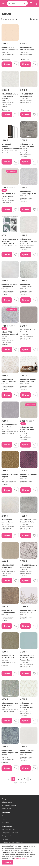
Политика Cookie (20, 858)
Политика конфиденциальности (13, 842)
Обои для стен (7, 802)
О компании (6, 816)
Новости (5, 819)
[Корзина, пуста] (35, 3)
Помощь (5, 839)
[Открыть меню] (3, 3)
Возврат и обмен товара (11, 836)
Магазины (5, 822)
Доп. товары (6, 808)
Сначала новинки (9, 19)
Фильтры (34, 19)
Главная (3, 10)
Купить (6, 64)
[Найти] (25, 3)
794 (25, 779)
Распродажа (6, 799)
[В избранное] (16, 64)
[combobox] (15, 3)
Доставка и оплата (8, 829)
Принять (7, 862)
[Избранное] (31, 3)
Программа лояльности (10, 833)
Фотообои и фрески (9, 805)
